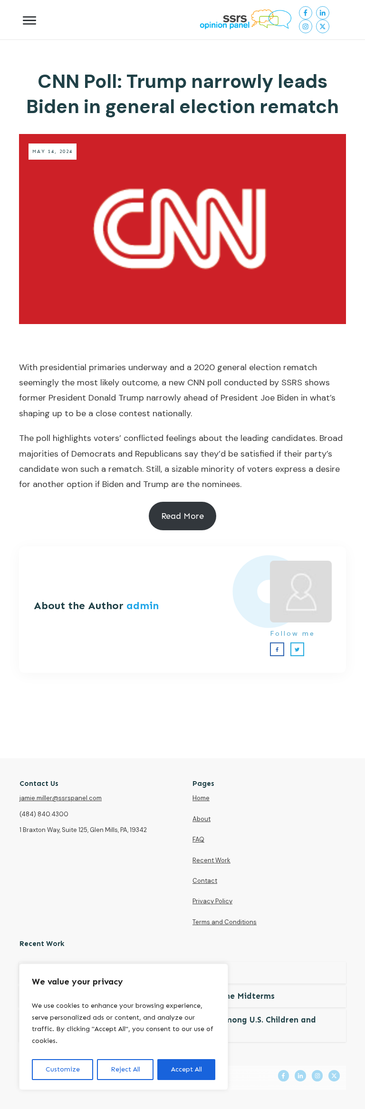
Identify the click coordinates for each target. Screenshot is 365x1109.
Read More (182, 516)
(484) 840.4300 (43, 814)
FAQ (198, 839)
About (201, 819)
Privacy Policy (212, 901)
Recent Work (211, 860)
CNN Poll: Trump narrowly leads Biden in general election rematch (182, 94)
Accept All (186, 1069)
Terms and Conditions (224, 922)
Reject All (125, 1069)
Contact (204, 881)
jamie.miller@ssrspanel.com (60, 798)
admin (142, 605)
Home (201, 798)
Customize (63, 1069)
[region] (123, 1027)
